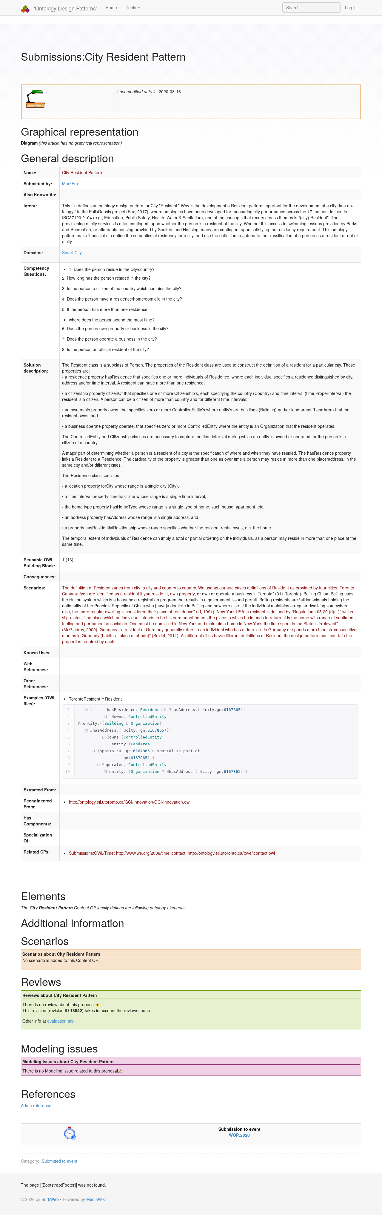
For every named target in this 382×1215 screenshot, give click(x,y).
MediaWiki (96, 1199)
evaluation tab (60, 1021)
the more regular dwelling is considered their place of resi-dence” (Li (136, 612)
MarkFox (70, 183)
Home (111, 7)
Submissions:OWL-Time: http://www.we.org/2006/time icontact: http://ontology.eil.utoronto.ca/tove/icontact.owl (172, 853)
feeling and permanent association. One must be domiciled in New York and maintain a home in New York (161, 623)
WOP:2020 (239, 1135)
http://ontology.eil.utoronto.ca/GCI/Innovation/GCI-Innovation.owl (129, 802)
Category (29, 1161)
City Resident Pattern (82, 172)
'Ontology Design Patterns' (65, 8)
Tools (131, 7)
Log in (351, 7)
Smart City (72, 252)
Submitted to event (59, 1161)
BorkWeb (50, 1199)
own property (182, 594)
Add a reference (36, 1105)
